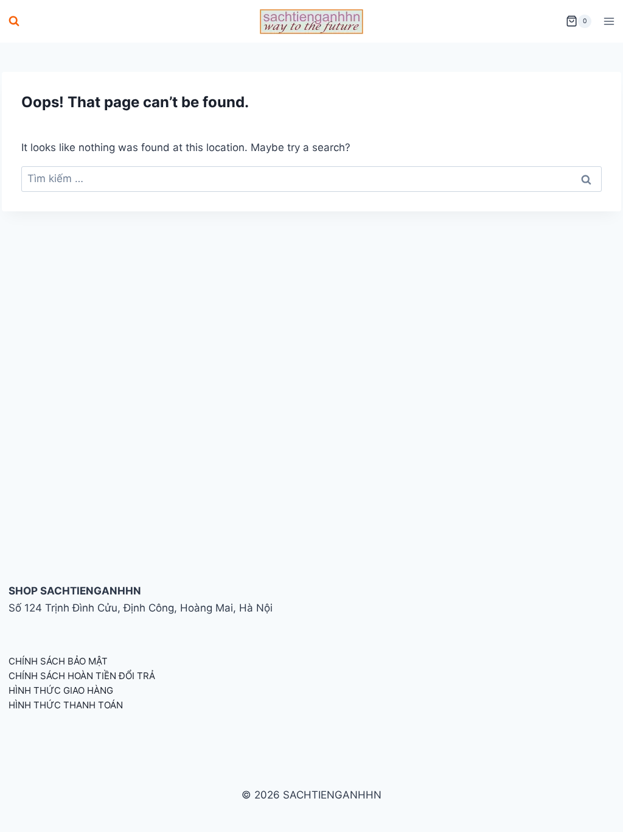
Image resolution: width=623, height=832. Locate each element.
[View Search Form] (14, 21)
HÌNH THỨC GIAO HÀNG (61, 690)
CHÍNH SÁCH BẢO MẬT (58, 661)
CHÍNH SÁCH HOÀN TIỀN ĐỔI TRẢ (82, 676)
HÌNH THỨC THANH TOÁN (66, 705)
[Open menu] (608, 21)
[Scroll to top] (594, 809)
